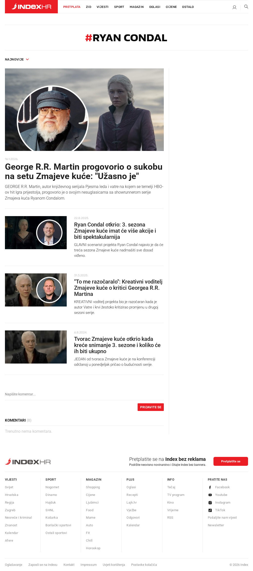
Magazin (93, 479)
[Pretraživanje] (244, 7)
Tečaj (171, 487)
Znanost (11, 525)
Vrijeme (173, 510)
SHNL (49, 510)
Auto (89, 525)
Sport (119, 7)
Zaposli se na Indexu (42, 565)
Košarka (51, 517)
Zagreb (10, 510)
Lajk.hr (131, 502)
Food (89, 510)
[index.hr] (31, 6)
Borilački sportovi (58, 525)
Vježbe (131, 510)
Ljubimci (92, 502)
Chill (89, 540)
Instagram (223, 502)
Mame (90, 517)
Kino (170, 502)
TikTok (220, 510)
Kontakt (68, 565)
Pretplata (72, 7)
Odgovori (133, 517)
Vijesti (103, 7)
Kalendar (11, 533)
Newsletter (216, 525)
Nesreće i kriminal (18, 517)
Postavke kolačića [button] (144, 565)
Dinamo (51, 495)
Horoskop (93, 548)
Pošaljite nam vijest (222, 517)
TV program (176, 495)
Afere (9, 540)
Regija (9, 502)
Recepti (132, 495)
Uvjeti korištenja (114, 565)
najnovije (14, 59)
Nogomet (52, 487)
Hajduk (50, 502)
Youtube (221, 495)
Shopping (93, 487)
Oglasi (154, 7)
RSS (170, 517)
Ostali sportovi (56, 533)
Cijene (171, 7)
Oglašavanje (13, 565)
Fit (88, 533)
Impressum (89, 565)
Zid (88, 7)
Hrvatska (11, 495)
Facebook (222, 487)
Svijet (9, 487)
